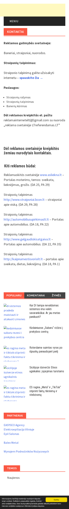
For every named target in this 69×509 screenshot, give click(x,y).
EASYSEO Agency (14, 425)
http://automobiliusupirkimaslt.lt (26, 219)
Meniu (14, 21)
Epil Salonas (11, 434)
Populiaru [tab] (14, 295)
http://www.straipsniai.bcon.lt (24, 199)
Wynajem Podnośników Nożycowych (26, 451)
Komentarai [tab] (36, 295)
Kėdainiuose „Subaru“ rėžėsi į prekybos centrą (46, 329)
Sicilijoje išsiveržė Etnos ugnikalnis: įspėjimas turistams (46, 369)
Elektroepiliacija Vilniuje (19, 429)
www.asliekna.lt (51, 175)
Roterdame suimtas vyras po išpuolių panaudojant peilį (45, 349)
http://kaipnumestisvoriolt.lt (23, 259)
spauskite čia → (31, 78)
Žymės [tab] (56, 295)
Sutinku (56, 500)
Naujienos (13, 477)
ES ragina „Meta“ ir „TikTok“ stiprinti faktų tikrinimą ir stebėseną (45, 391)
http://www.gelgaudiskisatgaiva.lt (27, 239)
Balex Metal (11, 442)
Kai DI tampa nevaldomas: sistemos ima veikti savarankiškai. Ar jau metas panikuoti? (44, 311)
